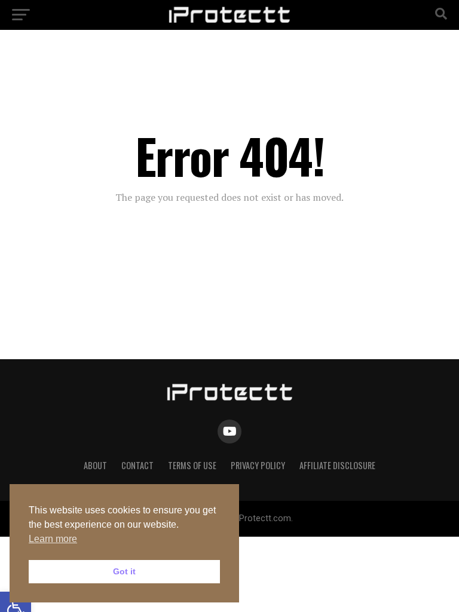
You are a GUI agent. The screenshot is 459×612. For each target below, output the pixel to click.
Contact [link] (137, 465)
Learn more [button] (53, 539)
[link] (229, 20)
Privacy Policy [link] (258, 465)
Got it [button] (124, 571)
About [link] (95, 465)
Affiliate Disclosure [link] (337, 465)
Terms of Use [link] (192, 465)
